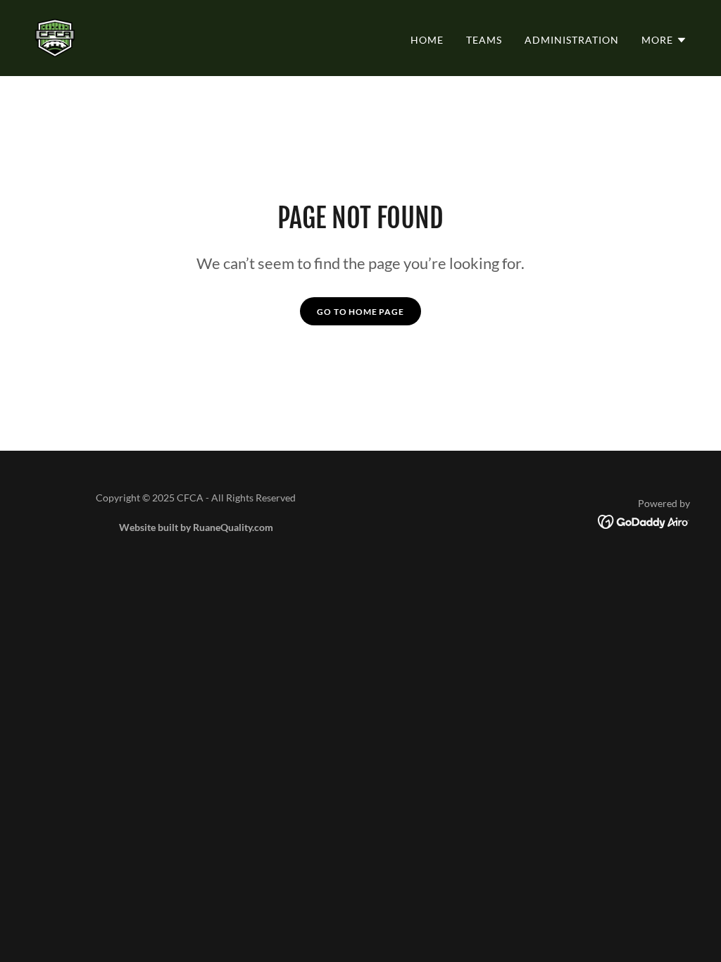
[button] (664, 40)
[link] (55, 36)
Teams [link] (484, 40)
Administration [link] (572, 40)
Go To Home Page (360, 311)
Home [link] (427, 40)
